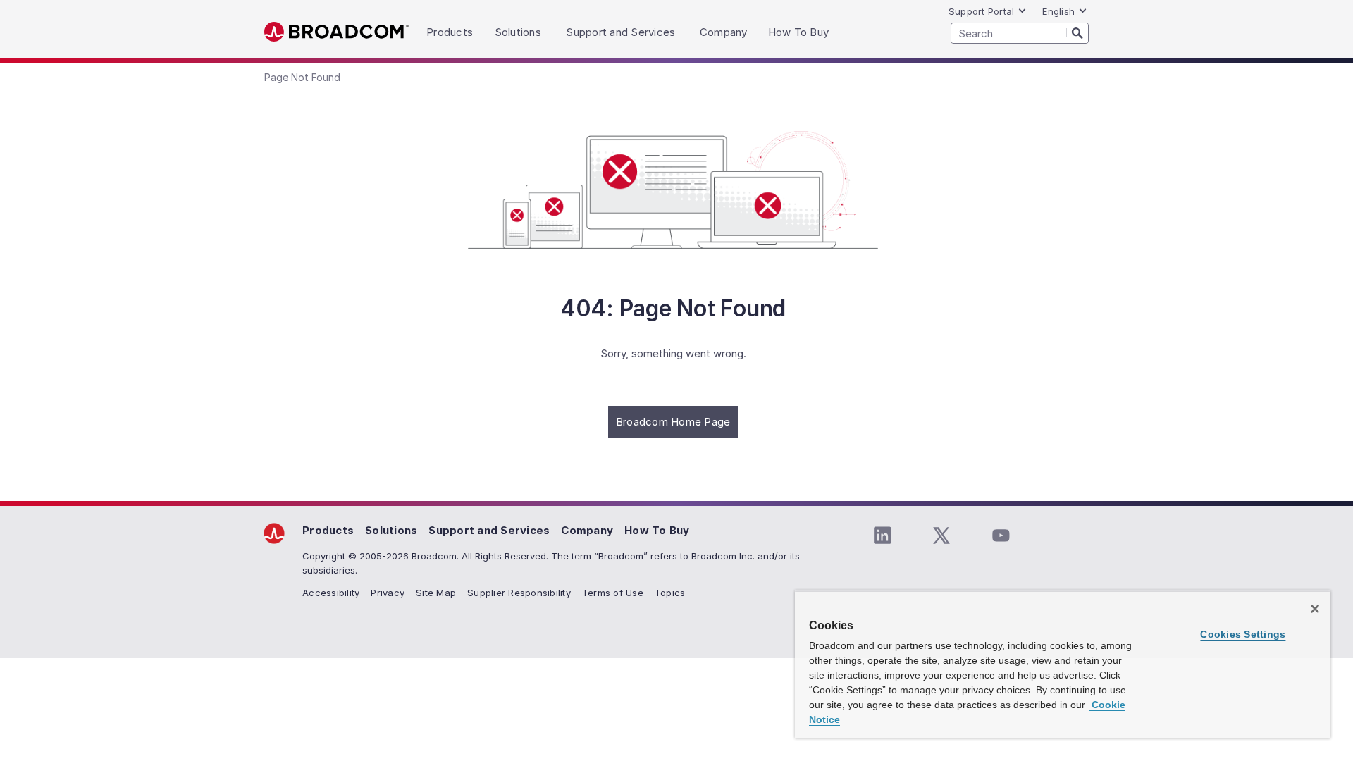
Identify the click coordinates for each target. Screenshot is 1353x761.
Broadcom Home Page (673, 421)
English (1058, 11)
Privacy (387, 592)
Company (587, 530)
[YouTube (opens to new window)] (1000, 535)
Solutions (391, 530)
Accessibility (330, 592)
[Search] (1077, 32)
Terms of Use (612, 592)
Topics (670, 592)
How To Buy (657, 530)
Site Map (436, 592)
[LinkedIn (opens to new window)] (882, 535)
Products (328, 530)
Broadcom (336, 32)
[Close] (1315, 609)
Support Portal (982, 11)
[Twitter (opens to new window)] (941, 535)
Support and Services (489, 530)
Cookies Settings (1242, 634)
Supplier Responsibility (519, 592)
